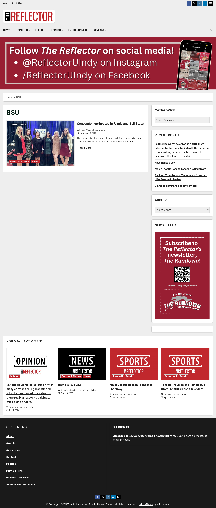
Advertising (13, 450)
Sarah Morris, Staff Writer (175, 394)
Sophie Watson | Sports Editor (92, 129)
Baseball (118, 376)
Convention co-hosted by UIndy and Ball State (40, 143)
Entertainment (78, 30)
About (10, 436)
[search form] (211, 30)
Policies (11, 463)
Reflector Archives (17, 477)
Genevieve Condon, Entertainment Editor (78, 390)
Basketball (171, 376)
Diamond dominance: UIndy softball (176, 185)
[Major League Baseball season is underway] (134, 364)
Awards (10, 443)
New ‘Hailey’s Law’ (165, 162)
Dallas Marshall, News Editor (21, 407)
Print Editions (14, 470)
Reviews (98, 30)
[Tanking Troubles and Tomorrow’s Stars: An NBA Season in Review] (185, 364)
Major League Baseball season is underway (180, 169)
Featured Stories (19, 161)
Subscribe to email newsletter (141, 436)
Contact (11, 457)
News (6, 30)
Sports (22, 30)
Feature (40, 30)
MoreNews (146, 504)
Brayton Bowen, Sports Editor (125, 394)
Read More (87, 148)
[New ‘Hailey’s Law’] (82, 364)
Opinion (56, 30)
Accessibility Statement (20, 484)
